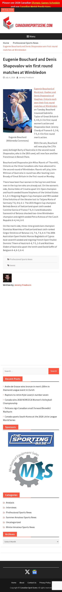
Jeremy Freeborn (26, 77)
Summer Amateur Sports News (21, 517)
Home (13, 582)
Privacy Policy (45, 582)
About (21, 582)
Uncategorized (13, 522)
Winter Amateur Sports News (20, 527)
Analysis (10, 502)
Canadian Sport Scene (28, 587)
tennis (12, 265)
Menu (32, 36)
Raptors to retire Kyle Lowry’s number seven (26, 394)
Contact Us (32, 582)
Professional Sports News (21, 259)
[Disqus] (31, 325)
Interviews (11, 507)
